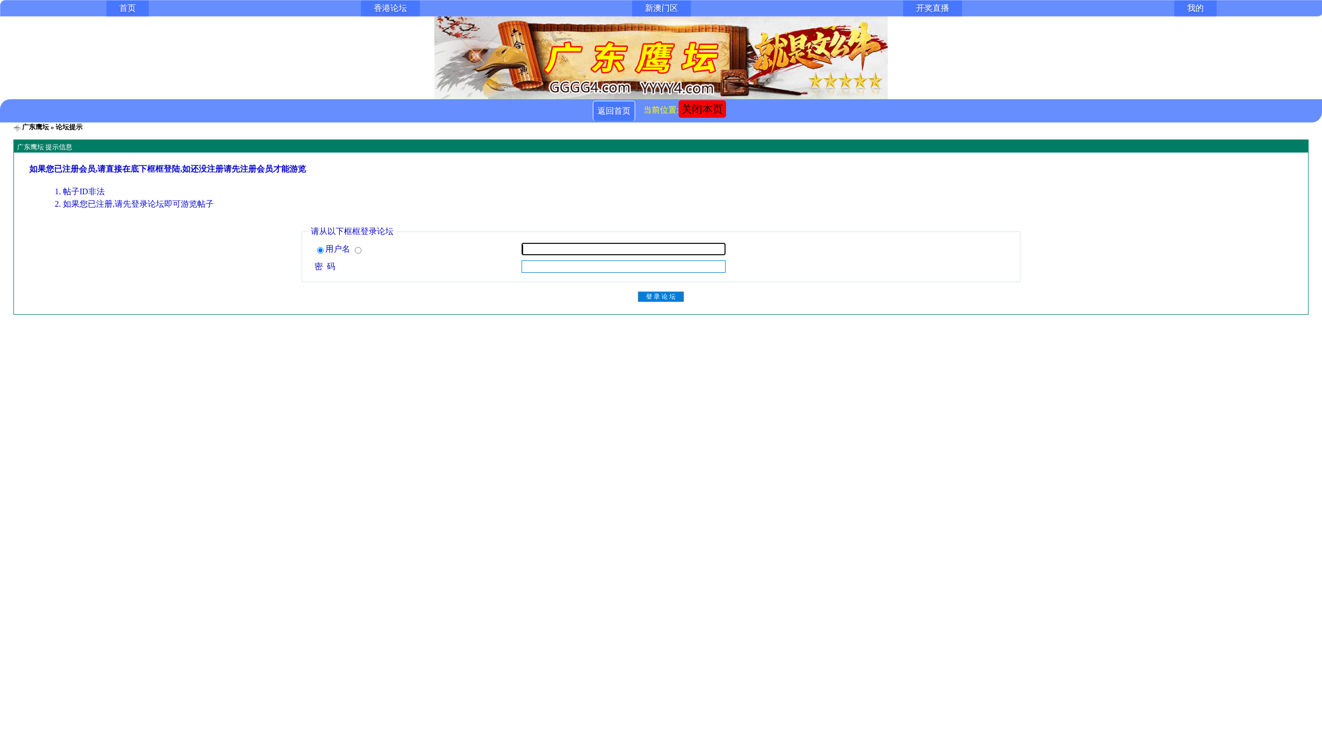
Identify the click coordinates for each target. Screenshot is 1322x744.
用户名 (338, 248)
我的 (1195, 8)
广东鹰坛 (35, 127)
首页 (127, 8)
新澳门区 (661, 8)
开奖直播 (932, 8)
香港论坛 (390, 8)
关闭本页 (702, 109)
